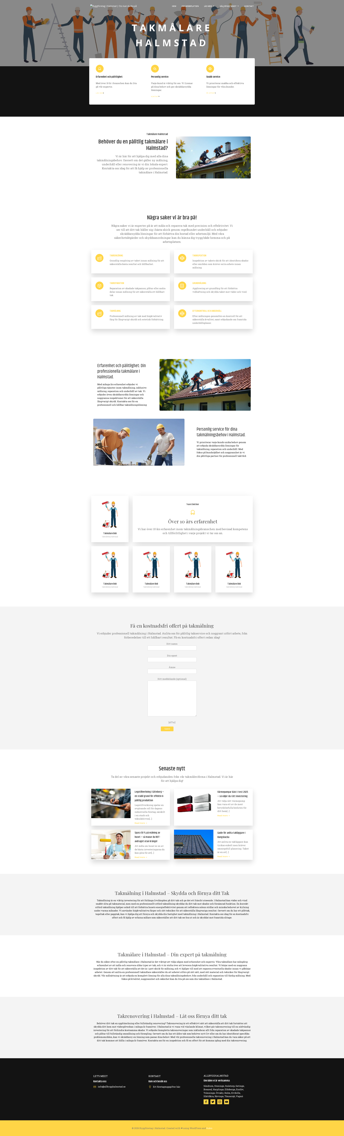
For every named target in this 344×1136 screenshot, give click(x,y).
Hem (174, 6)
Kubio (209, 1128)
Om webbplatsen (190, 6)
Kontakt (249, 6)
